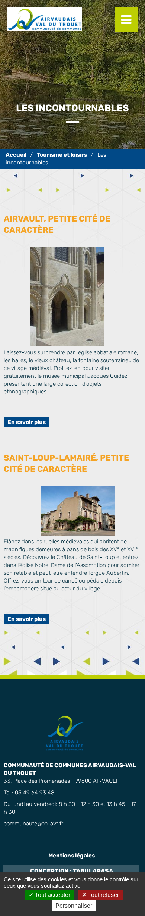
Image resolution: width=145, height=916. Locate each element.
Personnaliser (73, 906)
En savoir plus (26, 422)
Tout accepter (51, 895)
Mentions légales (71, 855)
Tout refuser (103, 895)
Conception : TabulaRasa (71, 871)
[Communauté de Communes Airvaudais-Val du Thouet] (16, 155)
